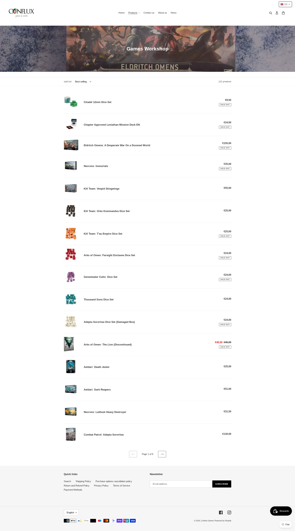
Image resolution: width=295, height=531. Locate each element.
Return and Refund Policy (76, 485)
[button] (285, 4)
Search (67, 481)
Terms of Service (121, 485)
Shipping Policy (83, 481)
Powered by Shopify (222, 521)
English (70, 512)
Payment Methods (73, 489)
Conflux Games (207, 521)
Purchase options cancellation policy (114, 481)
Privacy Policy (101, 485)
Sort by (68, 82)
